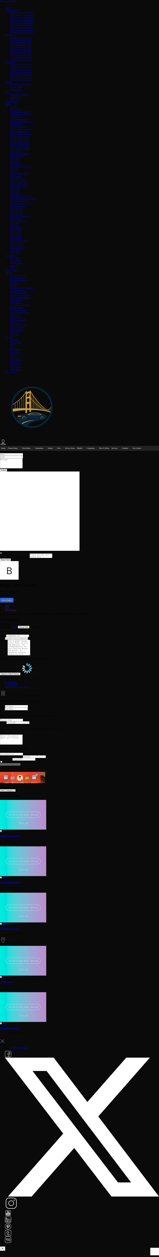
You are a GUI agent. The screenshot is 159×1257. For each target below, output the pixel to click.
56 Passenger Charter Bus (22, 30)
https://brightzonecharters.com (16, 687)
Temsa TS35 (15, 233)
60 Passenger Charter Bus (22, 32)
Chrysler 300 (15, 124)
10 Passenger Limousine (21, 67)
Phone (3, 722)
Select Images (5, 627)
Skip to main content (8, 1)
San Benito (15, 364)
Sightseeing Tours (18, 325)
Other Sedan (15, 89)
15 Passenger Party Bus (20, 42)
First (2, 706)
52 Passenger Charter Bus (22, 27)
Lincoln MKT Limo (18, 178)
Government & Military (20, 297)
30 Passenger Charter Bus (22, 12)
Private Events (16, 307)
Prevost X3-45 (16, 213)
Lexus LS (14, 171)
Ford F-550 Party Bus (19, 141)
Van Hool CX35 (17, 243)
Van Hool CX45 (17, 245)
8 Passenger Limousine (20, 64)
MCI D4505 (15, 188)
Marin (12, 344)
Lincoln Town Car (17, 186)
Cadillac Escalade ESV (20, 112)
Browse (14, 627)
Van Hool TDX (16, 248)
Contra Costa (16, 342)
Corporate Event (17, 290)
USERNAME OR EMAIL (11, 757)
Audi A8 (13, 107)
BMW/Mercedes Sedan (20, 84)
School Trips (15, 322)
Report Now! (5, 560)
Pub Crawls (15, 315)
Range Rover (16, 218)
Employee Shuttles (18, 292)
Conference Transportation (22, 287)
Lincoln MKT (15, 176)
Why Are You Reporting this (14, 557)
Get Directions (10, 682)
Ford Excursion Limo (19, 136)
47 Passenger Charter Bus (21, 20)
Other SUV (14, 99)
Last (2, 709)
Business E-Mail (29, 713)
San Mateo (15, 349)
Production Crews (18, 310)
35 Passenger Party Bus (21, 59)
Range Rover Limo (18, 221)
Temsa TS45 (15, 235)
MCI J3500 (15, 191)
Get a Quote (10, 372)
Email (3, 636)
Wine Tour (14, 335)
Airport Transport (18, 275)
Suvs (7, 92)
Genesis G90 (15, 151)
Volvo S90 (14, 253)
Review (3, 655)
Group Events (16, 300)
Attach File (4, 733)
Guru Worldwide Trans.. (10, 882)
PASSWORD (6, 759)
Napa (12, 347)
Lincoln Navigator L (19, 181)
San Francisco (16, 359)
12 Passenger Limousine (21, 69)
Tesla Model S (16, 238)
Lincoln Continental (18, 173)
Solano (13, 354)
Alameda (14, 340)
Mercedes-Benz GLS (19, 201)
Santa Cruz (15, 362)
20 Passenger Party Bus (21, 47)
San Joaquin (15, 367)
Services (9, 273)
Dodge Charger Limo (19, 131)
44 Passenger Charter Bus (21, 17)
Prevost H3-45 (16, 211)
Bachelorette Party (18, 280)
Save (7, 608)
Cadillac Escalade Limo (20, 114)
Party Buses (10, 35)
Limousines (10, 62)
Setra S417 (14, 226)
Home (8, 7)
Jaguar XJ (15, 169)
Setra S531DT (16, 228)
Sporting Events (17, 327)
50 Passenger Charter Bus (22, 25)
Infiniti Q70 (14, 161)
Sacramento (15, 369)
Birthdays (14, 285)
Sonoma (14, 357)
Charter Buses (11, 10)
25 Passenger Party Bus (21, 52)
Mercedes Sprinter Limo (21, 196)
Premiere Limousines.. (9, 1028)
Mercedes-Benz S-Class (20, 203)
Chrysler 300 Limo (18, 126)
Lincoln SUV (15, 97)
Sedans (8, 82)
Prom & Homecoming (20, 312)
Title (2, 638)
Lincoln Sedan (16, 87)
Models (8, 104)
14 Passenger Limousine (21, 72)
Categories (5, 787)
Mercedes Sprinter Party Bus (23, 198)
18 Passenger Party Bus (20, 45)
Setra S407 (15, 223)
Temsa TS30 (15, 230)
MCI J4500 (15, 193)
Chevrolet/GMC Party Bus (21, 121)
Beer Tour (14, 283)
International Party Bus (20, 166)
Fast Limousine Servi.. (9, 929)
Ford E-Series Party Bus (20, 134)
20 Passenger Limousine (21, 79)
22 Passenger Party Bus (21, 50)
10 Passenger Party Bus (21, 37)
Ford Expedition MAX (19, 139)
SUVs (12, 268)
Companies (10, 255)
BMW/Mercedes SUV (19, 94)
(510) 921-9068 (11, 685)
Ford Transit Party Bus (20, 146)
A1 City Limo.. (6, 982)
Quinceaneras (16, 317)
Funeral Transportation (20, 295)
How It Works (11, 270)
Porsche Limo (16, 208)
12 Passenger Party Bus (20, 40)
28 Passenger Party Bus (21, 55)
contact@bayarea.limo (19, 1048)
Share (7, 605)
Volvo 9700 (15, 250)
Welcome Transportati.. (10, 836)
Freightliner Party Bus (19, 149)
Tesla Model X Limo (19, 240)
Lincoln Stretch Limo (19, 183)
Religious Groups (17, 320)
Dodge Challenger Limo (21, 129)
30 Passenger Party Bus (21, 57)
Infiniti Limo (15, 159)
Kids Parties (15, 302)
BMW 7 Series (16, 109)
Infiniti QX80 (15, 164)
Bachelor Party (17, 278)
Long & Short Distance (20, 305)
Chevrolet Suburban (19, 119)
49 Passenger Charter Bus (22, 22)
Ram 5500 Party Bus (19, 216)
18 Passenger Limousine (21, 77)
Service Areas (11, 102)
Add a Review (10, 610)
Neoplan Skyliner (18, 206)
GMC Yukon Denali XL (20, 154)
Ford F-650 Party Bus (19, 144)
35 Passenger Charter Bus (22, 15)
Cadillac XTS (15, 116)
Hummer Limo (16, 156)
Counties (9, 337)
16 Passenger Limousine (21, 74)
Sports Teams (16, 330)
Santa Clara (15, 352)
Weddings (14, 332)
